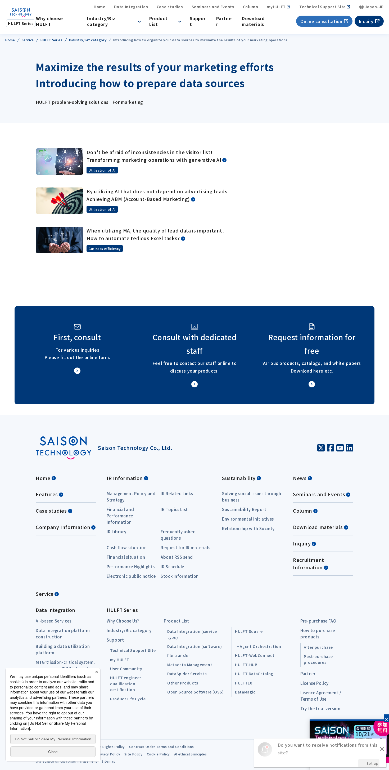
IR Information (125, 477)
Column (250, 6)
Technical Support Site (322, 6)
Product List (158, 21)
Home (100, 6)
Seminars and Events (213, 6)
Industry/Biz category (101, 21)
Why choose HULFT (49, 21)
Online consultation (321, 21)
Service (44, 593)
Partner (224, 21)
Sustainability (239, 477)
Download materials (253, 21)
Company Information (63, 526)
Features (47, 494)
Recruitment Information (308, 563)
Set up (372, 763)
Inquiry (366, 21)
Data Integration (131, 6)
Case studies (170, 6)
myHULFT (276, 6)
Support (198, 21)
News (300, 477)
